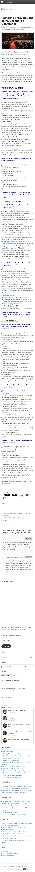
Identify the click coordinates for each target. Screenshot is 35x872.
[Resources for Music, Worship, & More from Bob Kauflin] (7, 9)
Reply (27, 538)
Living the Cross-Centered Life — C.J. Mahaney (16, 834)
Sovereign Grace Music (10, 855)
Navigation (9, 2)
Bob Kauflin (6, 27)
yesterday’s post (8, 52)
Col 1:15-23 (11, 443)
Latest (4, 707)
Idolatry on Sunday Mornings (11, 760)
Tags (17, 707)
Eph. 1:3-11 (14, 173)
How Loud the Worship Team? (11, 758)
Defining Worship (8, 751)
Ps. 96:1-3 (4, 395)
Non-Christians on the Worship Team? (14, 766)
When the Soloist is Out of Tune (12, 777)
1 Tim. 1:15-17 (6, 415)
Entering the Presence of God (11, 754)
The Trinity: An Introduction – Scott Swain (15, 814)
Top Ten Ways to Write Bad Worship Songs (15, 773)
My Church (6, 851)
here (9, 483)
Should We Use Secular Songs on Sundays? (15, 771)
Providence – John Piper (10, 812)
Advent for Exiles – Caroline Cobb (12, 806)
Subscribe (6, 646)
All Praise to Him (6, 348)
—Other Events (19, 29)
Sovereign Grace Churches (10, 853)
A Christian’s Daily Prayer (9, 148)
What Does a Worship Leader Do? (12, 775)
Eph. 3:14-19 (5, 357)
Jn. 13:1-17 (20, 98)
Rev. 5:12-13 (5, 288)
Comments (11, 707)
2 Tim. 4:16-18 (6, 235)
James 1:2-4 (5, 128)
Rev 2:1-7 (10, 207)
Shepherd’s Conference (19, 60)
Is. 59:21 (4, 342)
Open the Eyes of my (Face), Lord (13, 769)
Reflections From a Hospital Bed (17, 710)
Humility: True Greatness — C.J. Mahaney (15, 832)
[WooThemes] (26, 869)
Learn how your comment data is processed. (16, 628)
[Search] (31, 657)
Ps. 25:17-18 (5, 273)
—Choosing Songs (26, 27)
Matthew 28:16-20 (7, 328)
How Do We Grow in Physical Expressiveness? (16, 756)
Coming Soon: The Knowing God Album (18, 739)
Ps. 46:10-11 (5, 217)
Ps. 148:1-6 (5, 111)
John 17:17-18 (11, 265)
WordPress (11, 869)
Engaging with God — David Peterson (14, 827)
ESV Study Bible (8, 829)
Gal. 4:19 (20, 94)
